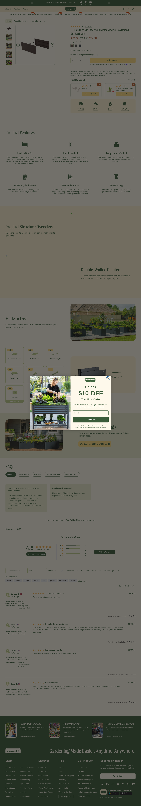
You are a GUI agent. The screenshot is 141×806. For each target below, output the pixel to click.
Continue (91, 420)
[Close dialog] (108, 378)
